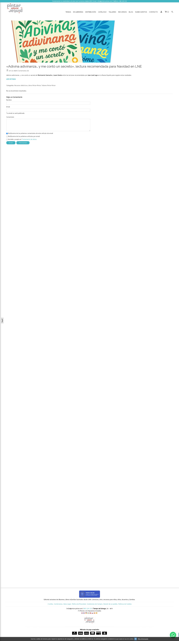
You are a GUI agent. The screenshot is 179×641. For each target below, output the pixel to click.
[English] (82, 613)
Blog (131, 12)
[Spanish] (94, 613)
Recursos (122, 12)
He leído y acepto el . (22, 139)
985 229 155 (88, 609)
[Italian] (88, 613)
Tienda (68, 12)
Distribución (90, 12)
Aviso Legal (67, 604)
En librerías (78, 12)
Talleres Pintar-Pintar (48, 85)
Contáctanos (58, 604)
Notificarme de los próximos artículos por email (24, 136)
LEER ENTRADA (11, 79)
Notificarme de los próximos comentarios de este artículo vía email (30, 133)
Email (8, 107)
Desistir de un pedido (110, 604)
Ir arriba (50, 604)
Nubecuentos (141, 12)
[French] (84, 613)
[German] (86, 613)
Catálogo (102, 12)
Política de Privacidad (79, 604)
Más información (143, 639)
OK (135, 639)
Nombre (9, 100)
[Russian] (92, 613)
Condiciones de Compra (94, 604)
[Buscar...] (172, 12)
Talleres (112, 12)
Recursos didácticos (21, 85)
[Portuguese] (90, 613)
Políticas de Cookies (125, 604)
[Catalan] (97, 613)
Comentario (10, 117)
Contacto (153, 12)
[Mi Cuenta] (161, 12)
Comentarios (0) (23, 71)
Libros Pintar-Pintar (34, 85)
